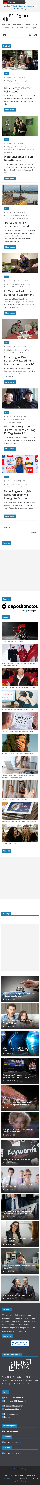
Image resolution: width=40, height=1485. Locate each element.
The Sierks (23, 1383)
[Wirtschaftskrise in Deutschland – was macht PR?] (20, 1261)
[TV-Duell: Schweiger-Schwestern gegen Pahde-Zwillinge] (20, 1016)
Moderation (7, 487)
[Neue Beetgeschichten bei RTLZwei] (20, 60)
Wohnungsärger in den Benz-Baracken (18, 158)
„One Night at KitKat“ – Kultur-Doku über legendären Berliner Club (18, 1049)
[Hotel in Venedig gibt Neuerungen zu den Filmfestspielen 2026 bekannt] (20, 1098)
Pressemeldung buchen (13, 1406)
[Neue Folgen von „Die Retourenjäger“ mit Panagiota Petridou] (20, 464)
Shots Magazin (8, 1383)
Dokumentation (20, 81)
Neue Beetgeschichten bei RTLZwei (18, 89)
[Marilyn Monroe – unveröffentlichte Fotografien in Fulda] (20, 1125)
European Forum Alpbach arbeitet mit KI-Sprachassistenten (19, 994)
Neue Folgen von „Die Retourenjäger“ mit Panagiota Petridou (17, 494)
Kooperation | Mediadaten (14, 1401)
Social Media (8, 152)
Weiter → (34, 533)
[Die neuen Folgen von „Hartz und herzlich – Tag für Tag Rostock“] (20, 398)
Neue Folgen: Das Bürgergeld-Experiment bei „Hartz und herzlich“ (19, 360)
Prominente (16, 487)
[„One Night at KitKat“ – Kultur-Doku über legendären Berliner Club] (20, 1043)
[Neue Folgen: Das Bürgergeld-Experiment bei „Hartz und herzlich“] (20, 329)
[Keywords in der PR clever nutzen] (20, 1153)
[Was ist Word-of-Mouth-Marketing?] (20, 1288)
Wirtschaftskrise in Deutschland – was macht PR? (19, 1267)
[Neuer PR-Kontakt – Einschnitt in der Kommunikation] (20, 1234)
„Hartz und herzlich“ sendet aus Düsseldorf (18, 224)
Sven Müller (9, 78)
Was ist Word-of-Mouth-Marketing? (18, 1295)
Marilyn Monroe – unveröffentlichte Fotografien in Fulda (18, 1130)
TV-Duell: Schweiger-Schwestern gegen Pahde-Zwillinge (19, 1022)
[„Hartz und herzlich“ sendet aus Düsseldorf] (20, 195)
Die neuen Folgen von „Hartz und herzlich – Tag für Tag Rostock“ (19, 430)
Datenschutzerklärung (13, 1414)
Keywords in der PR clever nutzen (17, 1159)
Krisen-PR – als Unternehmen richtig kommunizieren (18, 1185)
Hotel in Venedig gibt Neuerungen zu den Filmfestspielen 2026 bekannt (18, 1103)
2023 (7, 284)
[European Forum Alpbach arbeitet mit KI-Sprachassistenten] (20, 989)
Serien (32, 149)
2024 (7, 81)
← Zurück (6, 527)
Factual (28, 81)
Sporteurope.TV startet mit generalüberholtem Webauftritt (16, 1076)
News (6, 74)
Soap (19, 84)
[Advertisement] (20, 570)
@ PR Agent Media (11, 1442)
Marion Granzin (10, 481)
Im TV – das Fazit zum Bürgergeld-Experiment (19, 292)
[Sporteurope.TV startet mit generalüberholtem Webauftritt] (20, 1071)
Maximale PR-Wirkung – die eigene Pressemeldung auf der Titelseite (17, 1212)
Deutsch (11, 2)
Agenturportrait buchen (13, 1409)
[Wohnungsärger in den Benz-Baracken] (20, 126)
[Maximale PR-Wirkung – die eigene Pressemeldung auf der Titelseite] (20, 1207)
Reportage (25, 149)
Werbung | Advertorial (12, 1398)
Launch (14, 84)
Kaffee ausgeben (11, 1431)
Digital (12, 81)
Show (22, 487)
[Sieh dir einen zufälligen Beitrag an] (35, 35)
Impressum (8, 1417)
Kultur (13, 149)
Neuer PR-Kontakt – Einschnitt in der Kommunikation (18, 1239)
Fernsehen (7, 84)
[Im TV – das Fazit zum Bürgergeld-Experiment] (20, 263)
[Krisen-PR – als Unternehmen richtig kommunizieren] (20, 1180)
